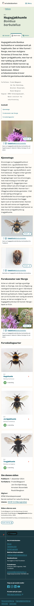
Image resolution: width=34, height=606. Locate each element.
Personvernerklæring (8, 601)
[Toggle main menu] (28, 3)
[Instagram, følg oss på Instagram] (12, 586)
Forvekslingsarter (8, 117)
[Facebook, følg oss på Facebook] (8, 586)
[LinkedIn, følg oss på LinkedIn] (15, 586)
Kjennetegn (6, 109)
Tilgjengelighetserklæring (22, 601)
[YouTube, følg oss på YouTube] (18, 586)
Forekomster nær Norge (10, 113)
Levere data (12, 603)
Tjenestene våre (12, 546)
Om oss (9, 544)
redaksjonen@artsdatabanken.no (17, 555)
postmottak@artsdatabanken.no (16, 572)
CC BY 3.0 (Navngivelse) (17, 502)
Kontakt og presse (12, 549)
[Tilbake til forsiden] (9, 3)
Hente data (5, 603)
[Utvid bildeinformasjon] (4, 143)
